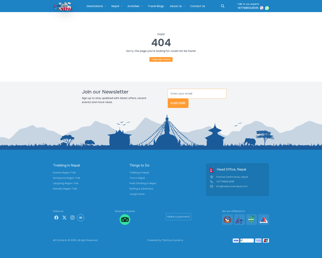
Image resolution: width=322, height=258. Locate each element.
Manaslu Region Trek (65, 188)
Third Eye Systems (172, 240)
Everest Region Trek (64, 172)
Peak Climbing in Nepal (142, 183)
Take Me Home (160, 59)
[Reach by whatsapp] (267, 8)
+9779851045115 (225, 181)
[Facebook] (56, 217)
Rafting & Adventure (141, 188)
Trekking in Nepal (139, 172)
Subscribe (178, 103)
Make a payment (178, 217)
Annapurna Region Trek (66, 178)
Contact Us (197, 6)
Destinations (95, 6)
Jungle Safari (137, 194)
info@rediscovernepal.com (232, 186)
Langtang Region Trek (65, 183)
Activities (133, 6)
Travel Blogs (156, 6)
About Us (176, 6)
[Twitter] (64, 217)
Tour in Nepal (137, 178)
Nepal (115, 6)
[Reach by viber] (262, 8)
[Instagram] (72, 217)
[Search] (223, 6)
